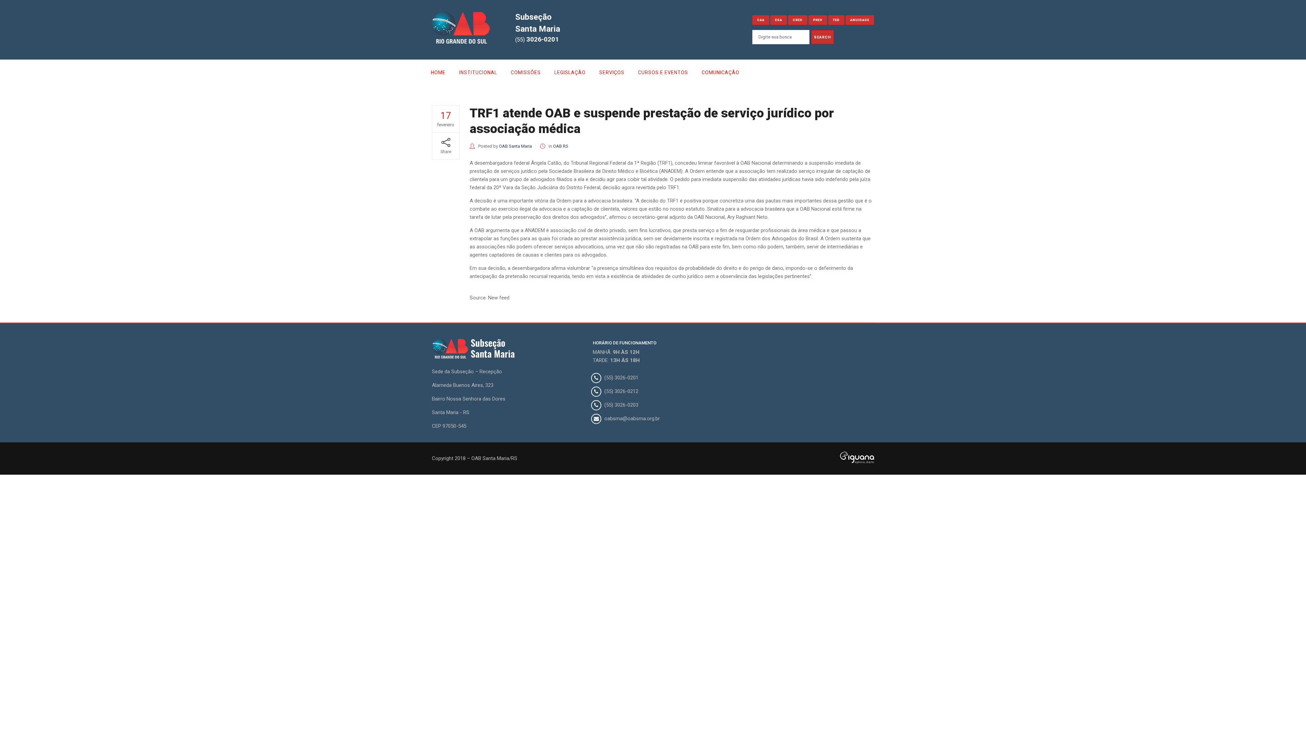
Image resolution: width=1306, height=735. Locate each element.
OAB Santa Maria (515, 146)
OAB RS (560, 146)
